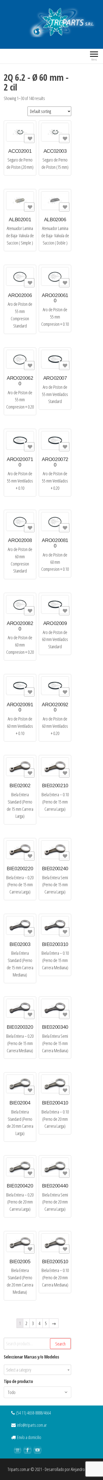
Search (60, 1344)
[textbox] (37, 1369)
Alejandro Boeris (83, 1469)
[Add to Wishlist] (29, 138)
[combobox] (37, 1369)
